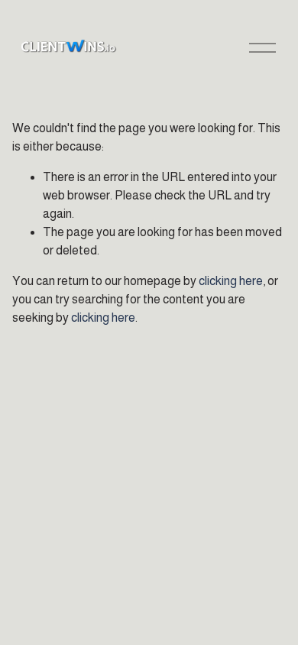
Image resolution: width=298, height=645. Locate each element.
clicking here (231, 280)
